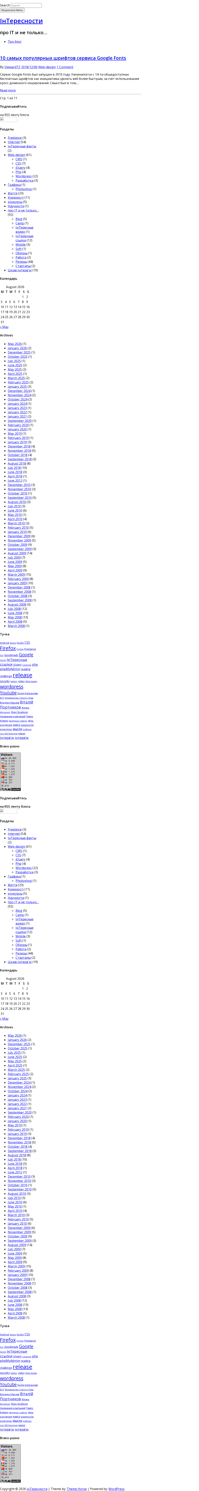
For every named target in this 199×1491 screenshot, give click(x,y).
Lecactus (26, 665)
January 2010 (17, 532)
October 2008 (17, 596)
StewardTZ (12, 67)
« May (4, 327)
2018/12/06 (29, 67)
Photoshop (24, 189)
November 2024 (19, 395)
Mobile (21, 244)
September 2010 (20, 498)
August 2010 (17, 502)
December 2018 (19, 446)
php (35, 664)
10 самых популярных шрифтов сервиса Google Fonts (63, 58)
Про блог (15, 41)
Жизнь (25, 707)
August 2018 (17, 463)
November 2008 (19, 592)
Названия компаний (12, 716)
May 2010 (15, 515)
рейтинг (27, 729)
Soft (19, 249)
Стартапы (23, 266)
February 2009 (18, 579)
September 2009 (20, 549)
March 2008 (16, 626)
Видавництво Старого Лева (19, 698)
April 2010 (15, 519)
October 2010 (17, 493)
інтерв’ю (22, 737)
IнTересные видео (24, 229)
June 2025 (15, 365)
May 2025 (15, 369)
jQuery (20, 167)
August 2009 (17, 553)
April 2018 (15, 476)
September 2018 (20, 459)
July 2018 (14, 468)
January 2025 (17, 386)
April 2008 (15, 621)
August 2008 (17, 604)
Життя (12, 193)
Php (18, 172)
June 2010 (15, 510)
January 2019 (17, 442)
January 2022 (17, 412)
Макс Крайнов (19, 712)
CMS (19, 159)
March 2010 (16, 523)
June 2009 (15, 562)
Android (4, 642)
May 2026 (15, 344)
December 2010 (19, 485)
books (20, 642)
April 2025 (15, 374)
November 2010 (19, 489)
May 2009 (15, 566)
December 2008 (19, 587)
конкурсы (15, 202)
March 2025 (16, 378)
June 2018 (15, 472)
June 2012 (15, 480)
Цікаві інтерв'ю (20, 270)
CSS (18, 163)
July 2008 (14, 609)
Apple (13, 643)
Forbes (20, 649)
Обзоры (21, 253)
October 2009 (17, 545)
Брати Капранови (27, 693)
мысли (17, 729)
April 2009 (15, 570)
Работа (21, 257)
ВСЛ (2, 698)
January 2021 (17, 416)
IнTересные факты (22, 146)
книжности (27, 725)
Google (26, 654)
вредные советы (18, 720)
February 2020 (18, 425)
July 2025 (14, 361)
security (5, 681)
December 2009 (19, 536)
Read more (8, 90)
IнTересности (21, 21)
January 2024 (17, 403)
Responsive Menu (12, 10)
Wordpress (24, 176)
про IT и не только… (23, 210)
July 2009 (14, 557)
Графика (14, 185)
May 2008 (15, 617)
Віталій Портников (16, 705)
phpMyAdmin (10, 669)
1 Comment (65, 67)
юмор (21, 733)
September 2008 (20, 600)
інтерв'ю (7, 737)
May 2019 (15, 433)
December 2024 (19, 391)
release (22, 675)
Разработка (24, 180)
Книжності (16, 197)
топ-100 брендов (8, 733)
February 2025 (18, 382)
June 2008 (15, 613)
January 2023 (17, 408)
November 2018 (19, 451)
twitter (13, 681)
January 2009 (17, 583)
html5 (3, 660)
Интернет (5, 712)
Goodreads (11, 655)
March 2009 (16, 574)
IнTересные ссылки (24, 238)
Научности (16, 206)
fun (1, 655)
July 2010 (14, 506)
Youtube (8, 692)
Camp (20, 223)
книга (16, 725)
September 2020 (20, 421)
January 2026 (17, 348)
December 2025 (19, 352)
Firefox (8, 648)
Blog (19, 219)
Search (5, 5)
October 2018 (17, 455)
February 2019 (18, 438)
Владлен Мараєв (9, 702)
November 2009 (19, 540)
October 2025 (17, 356)
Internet (14, 142)
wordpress (11, 686)
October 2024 (17, 399)
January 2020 (17, 429)
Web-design (47, 67)
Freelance (15, 138)
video (21, 681)
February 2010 (18, 527)
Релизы (21, 262)
